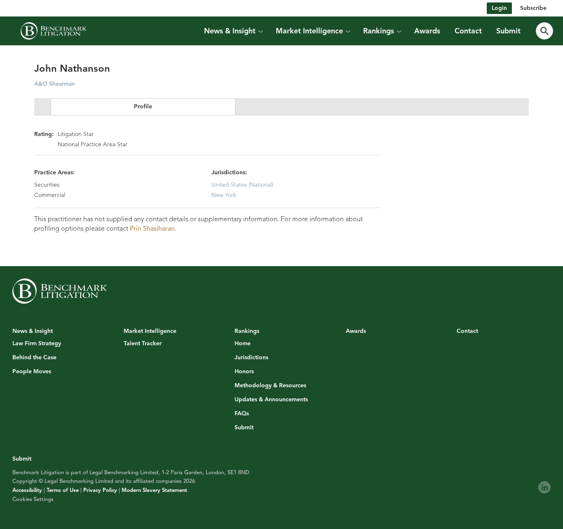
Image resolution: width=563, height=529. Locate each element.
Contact (468, 30)
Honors (244, 372)
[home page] (54, 30)
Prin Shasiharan (152, 229)
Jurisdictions (251, 357)
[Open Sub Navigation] (260, 31)
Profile (143, 106)
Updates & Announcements (271, 400)
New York (223, 195)
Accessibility (27, 490)
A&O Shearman (54, 83)
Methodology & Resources (270, 386)
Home (243, 343)
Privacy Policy (100, 490)
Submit (508, 30)
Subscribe (533, 8)
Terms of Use (63, 490)
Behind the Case (34, 357)
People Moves (31, 372)
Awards (427, 30)
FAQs (242, 414)
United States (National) (242, 184)
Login (499, 8)
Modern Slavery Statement (154, 490)
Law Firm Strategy (36, 343)
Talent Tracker (143, 343)
